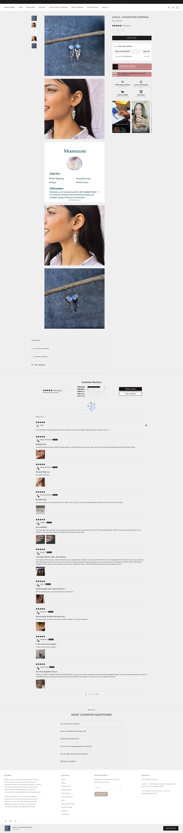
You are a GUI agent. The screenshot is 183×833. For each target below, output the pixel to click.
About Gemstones (77, 7)
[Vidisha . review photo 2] (50, 539)
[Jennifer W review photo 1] (40, 626)
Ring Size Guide (66, 807)
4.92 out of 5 (57, 390)
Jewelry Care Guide (67, 804)
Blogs (63, 783)
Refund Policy (66, 793)
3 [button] (92, 694)
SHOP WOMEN (30, 7)
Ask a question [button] (130, 394)
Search (63, 779)
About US (105, 7)
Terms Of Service (67, 797)
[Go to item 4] (34, 39)
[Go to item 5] (34, 45)
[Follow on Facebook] (5, 821)
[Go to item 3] (34, 32)
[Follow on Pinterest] (15, 821)
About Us (64, 811)
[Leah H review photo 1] (40, 599)
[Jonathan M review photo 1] (40, 654)
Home (20, 7)
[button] (117, 26)
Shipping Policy (66, 790)
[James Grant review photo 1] (40, 684)
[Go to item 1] (34, 18)
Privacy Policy (65, 786)
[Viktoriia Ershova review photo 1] (40, 482)
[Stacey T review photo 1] (40, 571)
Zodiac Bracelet (92, 7)
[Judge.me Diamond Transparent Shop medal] (91, 406)
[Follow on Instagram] (10, 821)
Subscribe (101, 794)
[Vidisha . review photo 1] (40, 539)
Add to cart (132, 38)
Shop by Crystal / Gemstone (58, 7)
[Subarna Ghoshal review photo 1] (40, 454)
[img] (40, 422)
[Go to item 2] (34, 25)
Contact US (65, 814)
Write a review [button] (130, 389)
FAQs (63, 800)
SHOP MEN (42, 7)
